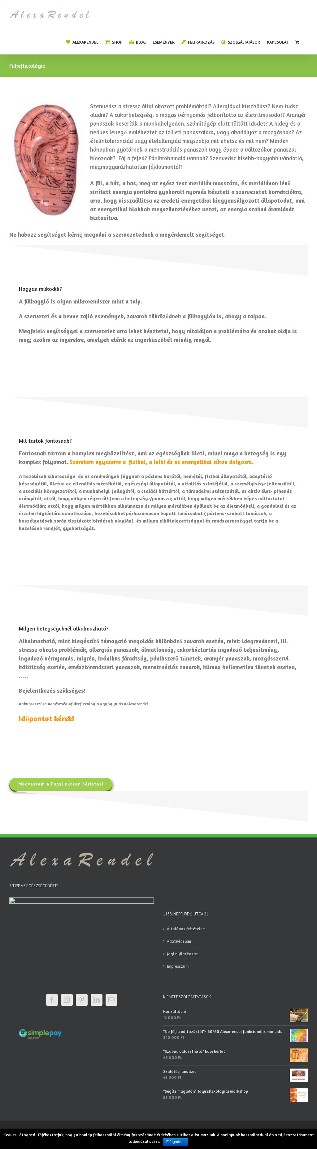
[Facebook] (52, 1000)
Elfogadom (175, 1142)
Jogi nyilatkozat (182, 953)
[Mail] (111, 1000)
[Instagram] (67, 1000)
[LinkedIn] (96, 1000)
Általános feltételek (186, 928)
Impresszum (178, 966)
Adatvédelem (179, 941)
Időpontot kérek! (46, 718)
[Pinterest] (82, 1000)
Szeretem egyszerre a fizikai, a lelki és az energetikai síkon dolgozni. (162, 461)
